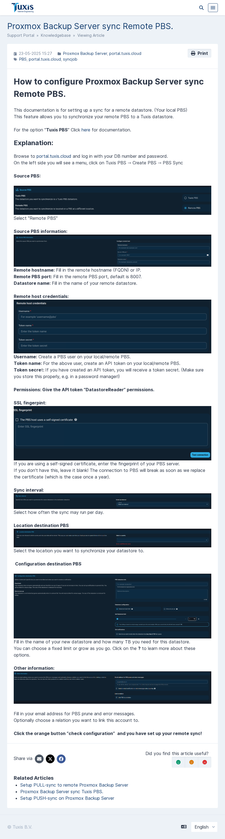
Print (201, 53)
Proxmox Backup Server (85, 53)
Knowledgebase (56, 35)
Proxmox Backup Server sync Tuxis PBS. (61, 791)
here (85, 130)
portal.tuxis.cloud (125, 53)
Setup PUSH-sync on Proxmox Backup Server (67, 798)
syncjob (70, 59)
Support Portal (20, 35)
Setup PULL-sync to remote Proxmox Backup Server (74, 785)
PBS (23, 59)
